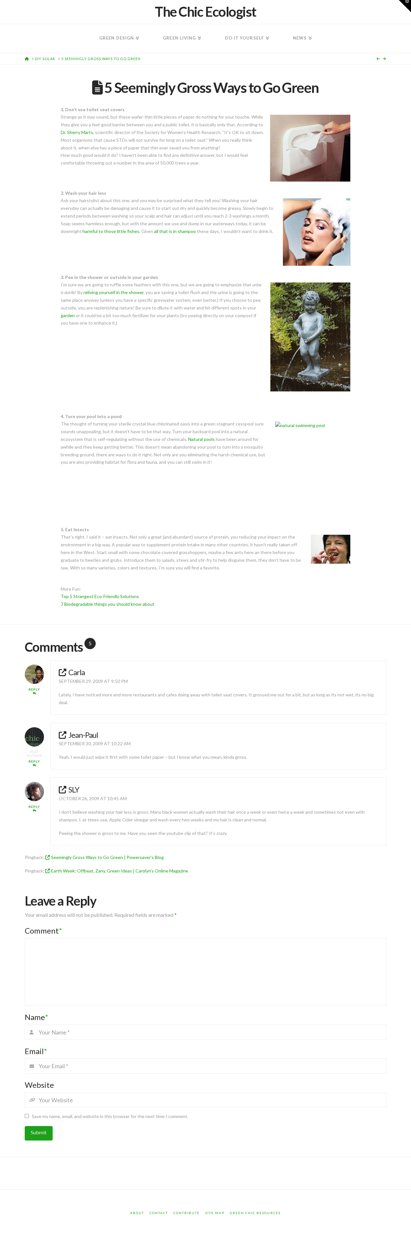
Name (36, 1017)
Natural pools (201, 439)
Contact (159, 1213)
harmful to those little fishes (111, 231)
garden (68, 315)
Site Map (214, 1213)
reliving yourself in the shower (113, 292)
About (137, 1213)
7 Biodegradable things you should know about (107, 604)
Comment (43, 930)
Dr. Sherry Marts (77, 132)
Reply (34, 689)
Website (39, 1084)
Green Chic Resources (255, 1213)
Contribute (186, 1213)
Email (36, 1051)
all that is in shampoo (175, 231)
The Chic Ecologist (205, 11)
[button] (405, 6)
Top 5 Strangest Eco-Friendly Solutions (100, 596)
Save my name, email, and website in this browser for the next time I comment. (110, 1116)
